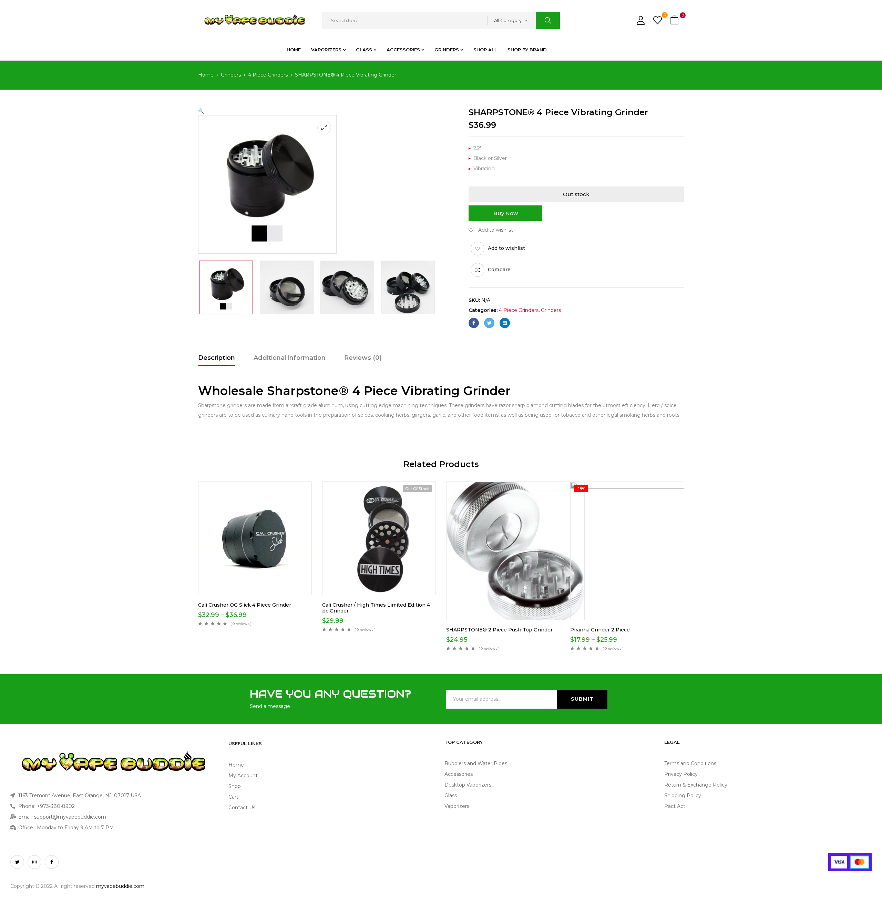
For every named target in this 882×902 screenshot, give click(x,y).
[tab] (216, 359)
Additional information (290, 358)
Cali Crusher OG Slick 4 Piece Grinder (244, 605)
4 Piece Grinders (268, 75)
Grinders (231, 75)
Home (206, 75)
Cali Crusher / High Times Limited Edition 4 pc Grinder (376, 608)
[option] (226, 287)
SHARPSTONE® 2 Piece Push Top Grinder (499, 630)
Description (216, 358)
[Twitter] (489, 323)
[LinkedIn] (505, 323)
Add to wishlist (506, 248)
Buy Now (505, 213)
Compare (499, 269)
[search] (548, 20)
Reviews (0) (363, 358)
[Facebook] (474, 323)
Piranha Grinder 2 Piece (600, 630)
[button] (675, 20)
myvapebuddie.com (120, 886)
